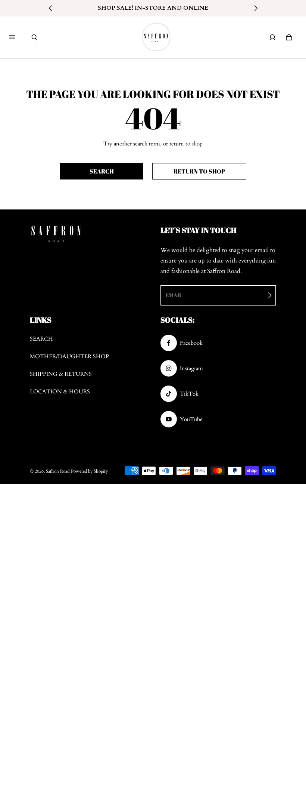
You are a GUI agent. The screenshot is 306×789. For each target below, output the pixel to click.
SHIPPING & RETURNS (61, 374)
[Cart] (289, 37)
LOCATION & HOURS (60, 392)
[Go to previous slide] (51, 8)
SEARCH (41, 339)
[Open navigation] (17, 37)
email (173, 295)
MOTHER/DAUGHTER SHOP (69, 356)
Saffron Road (57, 471)
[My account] (272, 37)
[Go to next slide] (256, 8)
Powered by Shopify (89, 471)
